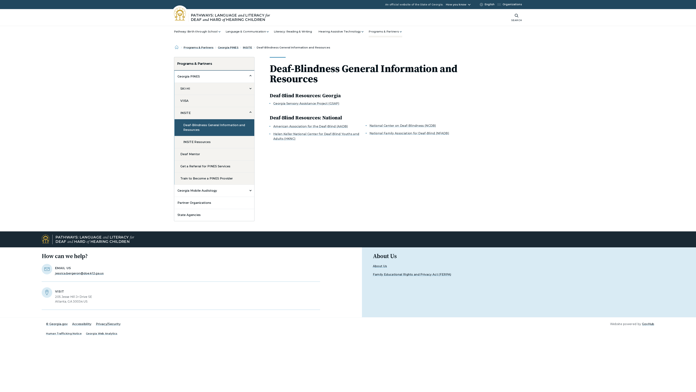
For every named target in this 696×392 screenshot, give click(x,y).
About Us (380, 266)
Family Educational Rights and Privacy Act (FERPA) (412, 274)
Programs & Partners (198, 47)
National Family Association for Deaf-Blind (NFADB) (409, 133)
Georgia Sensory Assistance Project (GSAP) (306, 103)
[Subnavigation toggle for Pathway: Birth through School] (222, 31)
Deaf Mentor (190, 154)
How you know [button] (456, 4)
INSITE (247, 47)
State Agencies (189, 215)
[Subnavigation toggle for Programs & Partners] (403, 31)
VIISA (184, 101)
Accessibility (82, 324)
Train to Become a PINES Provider (206, 178)
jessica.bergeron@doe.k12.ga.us (79, 273)
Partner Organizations (194, 203)
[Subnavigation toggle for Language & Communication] (270, 31)
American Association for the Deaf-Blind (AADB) (310, 126)
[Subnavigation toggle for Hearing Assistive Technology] (365, 31)
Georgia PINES (228, 47)
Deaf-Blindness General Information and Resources (214, 127)
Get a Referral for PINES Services (205, 166)
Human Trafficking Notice (64, 333)
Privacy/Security (108, 324)
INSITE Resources (197, 142)
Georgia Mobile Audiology (197, 190)
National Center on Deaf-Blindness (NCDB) (403, 125)
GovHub (648, 324)
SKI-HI (185, 88)
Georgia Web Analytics (101, 333)
